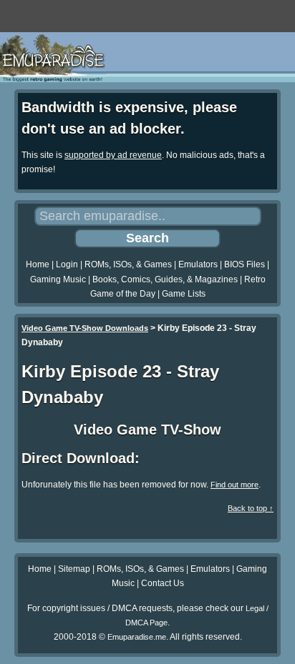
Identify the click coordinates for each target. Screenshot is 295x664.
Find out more (234, 484)
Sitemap (74, 569)
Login (67, 264)
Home (37, 264)
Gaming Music (58, 279)
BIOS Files (244, 264)
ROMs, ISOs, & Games (128, 264)
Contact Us (162, 583)
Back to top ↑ (251, 508)
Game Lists (183, 294)
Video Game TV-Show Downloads (84, 328)
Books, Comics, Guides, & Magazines (165, 279)
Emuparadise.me (136, 637)
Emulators (198, 264)
